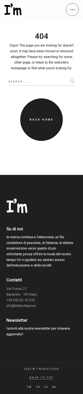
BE (54, 386)
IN (46, 386)
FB (38, 386)
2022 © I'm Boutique (41, 368)
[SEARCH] (72, 81)
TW (29, 386)
